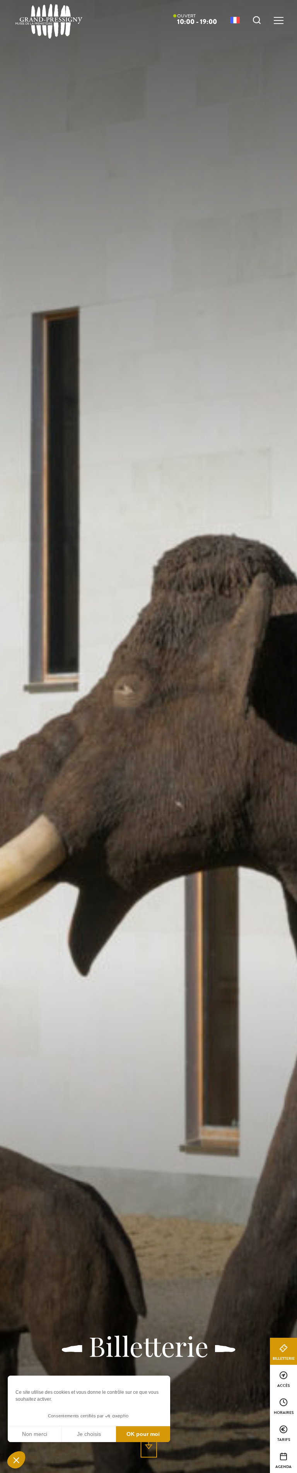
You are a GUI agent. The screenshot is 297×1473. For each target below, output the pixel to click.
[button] (16, 1460)
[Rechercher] (257, 21)
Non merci (34, 1434)
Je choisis (89, 1434)
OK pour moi (143, 1434)
